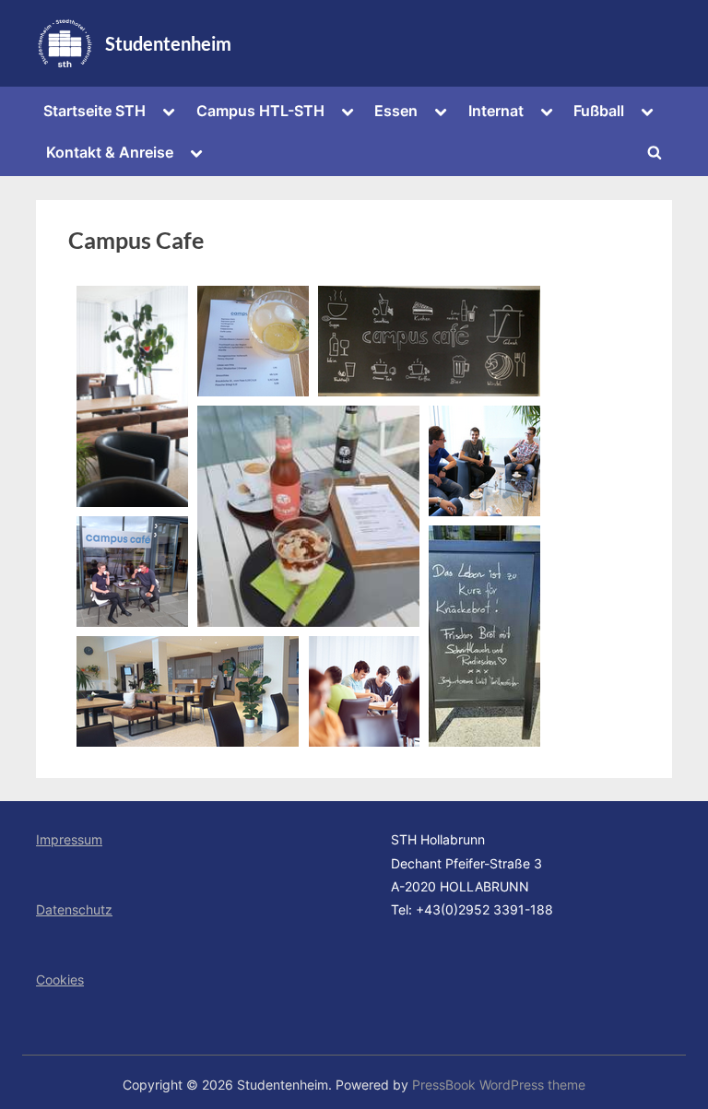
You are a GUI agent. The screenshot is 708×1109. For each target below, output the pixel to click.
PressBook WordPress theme (498, 1085)
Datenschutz (74, 909)
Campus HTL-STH (260, 110)
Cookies (60, 979)
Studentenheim (168, 43)
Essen (396, 110)
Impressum (69, 839)
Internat (496, 110)
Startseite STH (94, 110)
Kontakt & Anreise (109, 152)
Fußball (598, 110)
